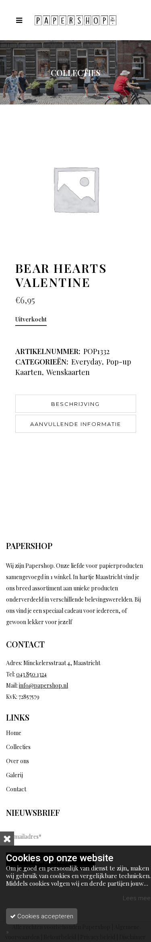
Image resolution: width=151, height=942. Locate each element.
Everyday (86, 362)
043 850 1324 (31, 674)
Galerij (14, 775)
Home (13, 733)
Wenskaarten (68, 372)
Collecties (18, 747)
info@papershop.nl (43, 685)
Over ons (17, 761)
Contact (16, 789)
